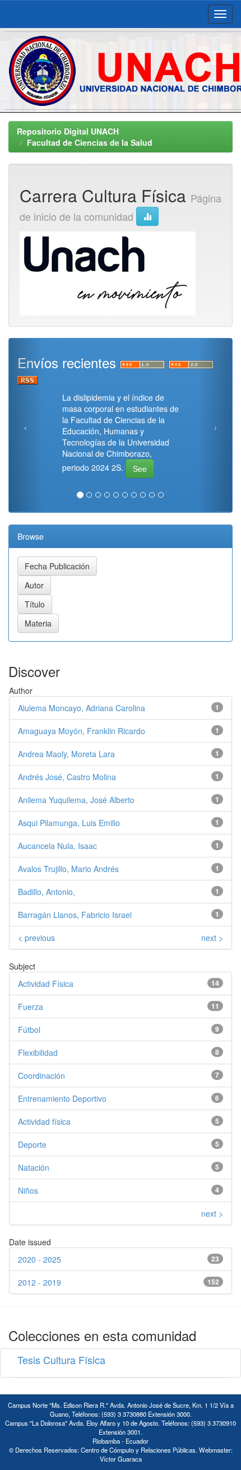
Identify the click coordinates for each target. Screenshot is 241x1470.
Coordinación (41, 1075)
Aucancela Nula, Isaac (57, 845)
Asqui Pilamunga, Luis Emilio (69, 822)
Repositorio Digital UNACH (68, 131)
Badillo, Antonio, (46, 891)
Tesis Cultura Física (61, 1359)
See (140, 468)
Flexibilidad (38, 1052)
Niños (28, 1190)
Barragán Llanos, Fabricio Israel (75, 914)
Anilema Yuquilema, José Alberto (76, 799)
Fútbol (29, 1029)
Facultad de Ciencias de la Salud (89, 142)
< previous (36, 937)
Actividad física (44, 1121)
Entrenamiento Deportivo (62, 1098)
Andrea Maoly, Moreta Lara (66, 753)
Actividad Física (45, 983)
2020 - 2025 (39, 1259)
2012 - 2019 (39, 1282)
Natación (33, 1167)
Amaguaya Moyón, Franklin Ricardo (81, 730)
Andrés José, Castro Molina (67, 776)
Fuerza (30, 1006)
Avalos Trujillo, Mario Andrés (68, 868)
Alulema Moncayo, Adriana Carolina (81, 707)
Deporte (32, 1144)
